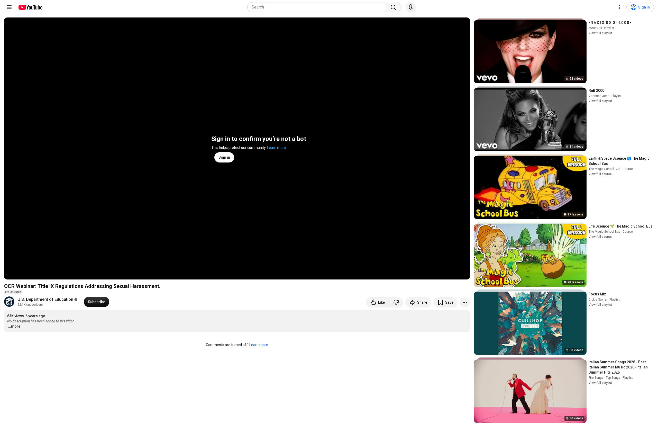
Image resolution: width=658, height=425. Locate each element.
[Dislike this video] (396, 302)
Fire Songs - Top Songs (604, 377)
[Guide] (9, 7)
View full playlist (600, 33)
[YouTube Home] (30, 7)
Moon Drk (595, 28)
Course (628, 169)
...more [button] (14, 326)
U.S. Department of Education (45, 299)
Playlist (609, 28)
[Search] (393, 7)
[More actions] (465, 302)
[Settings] (619, 7)
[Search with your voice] (411, 7)
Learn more (276, 148)
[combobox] (318, 7)
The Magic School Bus (604, 169)
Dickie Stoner (598, 299)
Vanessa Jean (599, 96)
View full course (600, 174)
